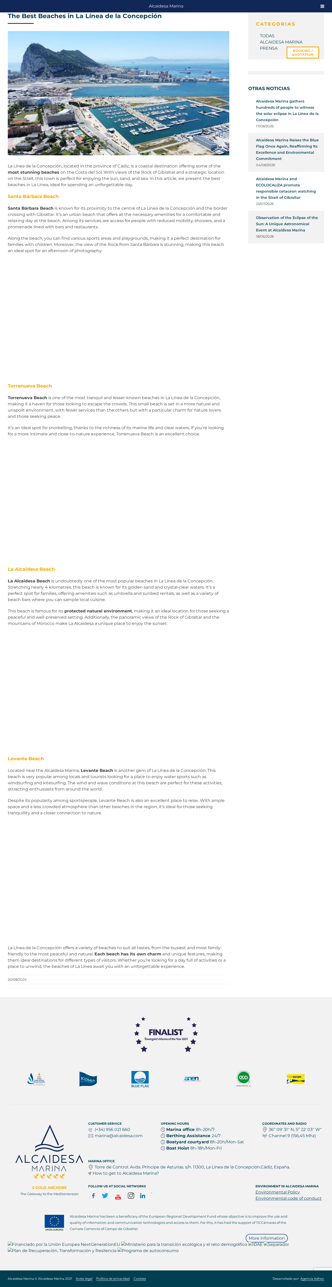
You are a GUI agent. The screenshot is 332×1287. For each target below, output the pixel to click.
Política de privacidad (113, 1279)
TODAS (267, 35)
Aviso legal (84, 1279)
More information (267, 1238)
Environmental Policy (277, 1192)
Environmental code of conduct (288, 1198)
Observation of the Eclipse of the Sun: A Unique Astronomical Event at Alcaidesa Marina (287, 223)
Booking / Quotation (303, 52)
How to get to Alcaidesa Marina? (126, 1173)
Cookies (140, 1279)
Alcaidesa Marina (166, 6)
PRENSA (269, 48)
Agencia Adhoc (312, 1279)
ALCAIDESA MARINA (281, 42)
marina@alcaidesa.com (119, 1135)
